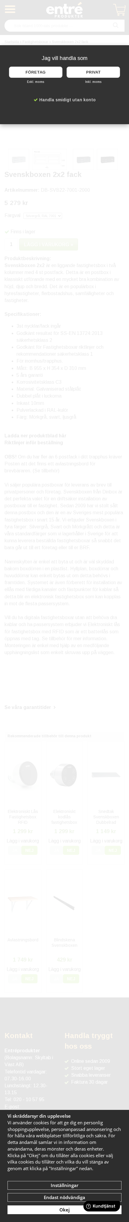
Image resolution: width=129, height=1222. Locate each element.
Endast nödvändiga (64, 1197)
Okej (64, 1210)
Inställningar (64, 1185)
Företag (36, 72)
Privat (93, 72)
